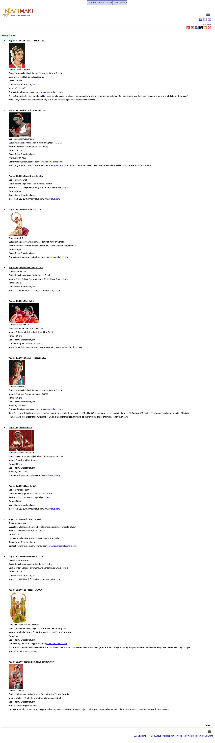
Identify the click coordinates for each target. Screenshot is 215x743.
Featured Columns (204, 736)
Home (150, 736)
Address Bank (169, 736)
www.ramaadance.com (57, 257)
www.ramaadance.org (56, 644)
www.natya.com (52, 199)
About (158, 736)
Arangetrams (140, 736)
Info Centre (189, 736)
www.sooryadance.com (52, 92)
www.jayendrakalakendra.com (63, 546)
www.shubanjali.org (51, 475)
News (179, 736)
